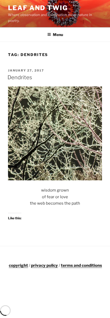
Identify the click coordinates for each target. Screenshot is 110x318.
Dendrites (19, 77)
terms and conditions (81, 265)
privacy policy (44, 265)
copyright (18, 265)
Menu (58, 34)
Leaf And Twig (38, 8)
